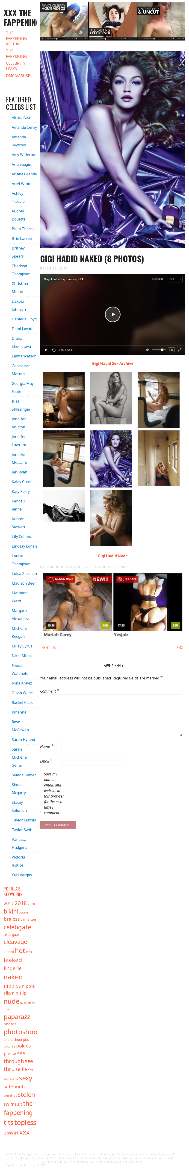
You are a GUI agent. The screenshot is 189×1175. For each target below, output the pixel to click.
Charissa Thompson (21, 269)
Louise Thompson (21, 559)
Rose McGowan (20, 725)
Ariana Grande (24, 174)
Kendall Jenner (18, 505)
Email (46, 760)
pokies (23, 1045)
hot (20, 950)
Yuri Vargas (22, 874)
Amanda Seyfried (19, 141)
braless (12, 919)
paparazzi (18, 1016)
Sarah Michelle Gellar (19, 757)
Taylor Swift (22, 829)
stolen (26, 1094)
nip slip (19, 993)
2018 (21, 903)
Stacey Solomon (19, 806)
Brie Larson (22, 238)
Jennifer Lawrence (20, 440)
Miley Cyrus (22, 646)
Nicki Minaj (22, 655)
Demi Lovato (22, 328)
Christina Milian (20, 287)
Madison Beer (24, 583)
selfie (21, 1069)
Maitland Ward (19, 596)
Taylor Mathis (24, 820)
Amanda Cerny (24, 127)
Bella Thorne (23, 228)
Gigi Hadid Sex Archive (112, 363)
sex (30, 1070)
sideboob (14, 1086)
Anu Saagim (22, 164)
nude (11, 1001)
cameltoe (28, 919)
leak (29, 952)
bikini (11, 911)
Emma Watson (24, 356)
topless (25, 1122)
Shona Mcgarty (19, 788)
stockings (10, 1096)
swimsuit (13, 1104)
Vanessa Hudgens (19, 843)
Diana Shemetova (21, 342)
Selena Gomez (24, 775)
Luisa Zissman (24, 573)
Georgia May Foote (23, 387)
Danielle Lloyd (24, 319)
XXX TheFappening (24, 1154)
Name (46, 745)
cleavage (15, 942)
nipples (12, 985)
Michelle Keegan (19, 632)
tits (8, 1122)
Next (180, 647)
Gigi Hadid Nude (113, 555)
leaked (13, 960)
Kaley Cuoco (22, 481)
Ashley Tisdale (18, 197)
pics (26, 1039)
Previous (48, 647)
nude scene (27, 1002)
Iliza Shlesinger (21, 405)
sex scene (11, 1079)
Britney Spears (18, 252)
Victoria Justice (18, 861)
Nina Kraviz (22, 683)
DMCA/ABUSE (18, 75)
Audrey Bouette (19, 215)
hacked (9, 951)
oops (7, 1009)
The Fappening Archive (16, 38)
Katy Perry (21, 491)
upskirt (11, 1133)
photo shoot (13, 1039)
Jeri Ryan (19, 472)
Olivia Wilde (22, 692)
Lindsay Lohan (24, 546)
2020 (31, 904)
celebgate (17, 927)
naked (100, 567)
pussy (10, 1053)
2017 (9, 903)
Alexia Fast (21, 117)
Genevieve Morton (21, 369)
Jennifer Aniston (19, 422)
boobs (23, 912)
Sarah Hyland (23, 739)
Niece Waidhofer (21, 669)
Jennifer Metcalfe (19, 458)
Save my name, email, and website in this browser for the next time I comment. (54, 793)
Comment (49, 690)
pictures (9, 1046)
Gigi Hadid (70, 567)
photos (10, 1024)
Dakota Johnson (19, 305)
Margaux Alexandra (20, 614)
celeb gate (11, 934)
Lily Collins (21, 536)
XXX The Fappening (22, 17)
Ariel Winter (22, 183)
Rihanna (19, 712)
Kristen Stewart (18, 522)
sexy (25, 1077)
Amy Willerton (24, 154)
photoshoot (119, 567)
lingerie (13, 968)
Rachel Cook (22, 702)
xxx (24, 1132)
